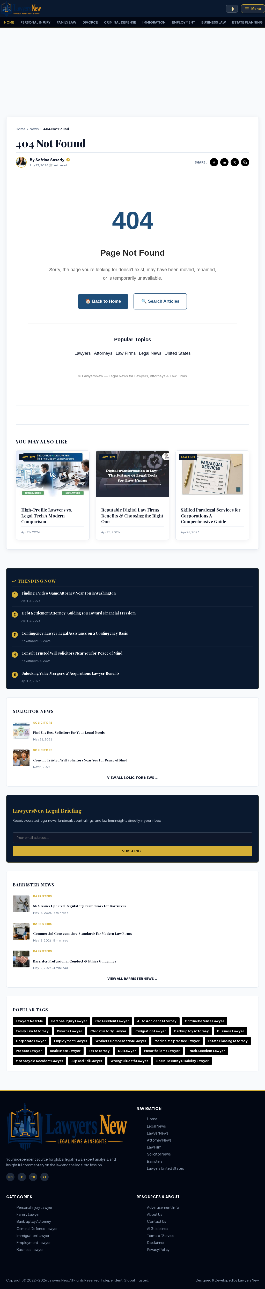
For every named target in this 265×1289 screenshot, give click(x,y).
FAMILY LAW (66, 22)
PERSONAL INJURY (35, 22)
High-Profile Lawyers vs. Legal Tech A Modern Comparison (46, 515)
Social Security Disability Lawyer (182, 1061)
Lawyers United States (165, 1168)
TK (33, 1177)
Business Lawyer (230, 1031)
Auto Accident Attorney (156, 1021)
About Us (154, 1214)
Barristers (155, 1161)
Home (20, 129)
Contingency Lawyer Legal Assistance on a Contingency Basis (74, 633)
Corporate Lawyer (31, 1041)
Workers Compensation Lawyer (120, 1041)
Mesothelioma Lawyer (162, 1051)
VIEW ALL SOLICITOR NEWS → (132, 777)
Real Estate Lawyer (65, 1051)
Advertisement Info (163, 1207)
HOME (9, 22)
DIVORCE (90, 22)
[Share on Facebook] (214, 162)
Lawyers (83, 353)
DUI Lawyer (127, 1051)
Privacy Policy (158, 1249)
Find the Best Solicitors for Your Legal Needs (69, 732)
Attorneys (103, 353)
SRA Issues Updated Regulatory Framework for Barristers (79, 906)
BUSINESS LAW (213, 22)
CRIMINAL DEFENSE (120, 22)
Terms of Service (160, 1235)
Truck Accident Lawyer (206, 1051)
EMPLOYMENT (183, 22)
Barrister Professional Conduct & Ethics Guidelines (74, 961)
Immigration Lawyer (150, 1031)
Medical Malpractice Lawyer (177, 1041)
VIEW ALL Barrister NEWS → (132, 978)
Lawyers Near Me (29, 1021)
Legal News (150, 353)
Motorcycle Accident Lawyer (39, 1061)
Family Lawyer (28, 1214)
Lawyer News (157, 1133)
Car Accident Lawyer (112, 1021)
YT (44, 1177)
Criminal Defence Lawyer (37, 1228)
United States (178, 353)
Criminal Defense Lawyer (204, 1021)
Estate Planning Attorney (228, 1041)
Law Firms (126, 353)
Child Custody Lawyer (108, 1031)
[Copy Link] (245, 162)
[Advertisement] (132, 72)
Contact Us (156, 1221)
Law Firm (154, 1147)
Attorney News (159, 1140)
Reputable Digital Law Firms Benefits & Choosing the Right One (132, 515)
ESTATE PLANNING (247, 22)
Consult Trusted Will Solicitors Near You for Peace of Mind (71, 653)
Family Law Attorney (32, 1031)
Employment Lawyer (70, 1041)
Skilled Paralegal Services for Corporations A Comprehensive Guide (211, 515)
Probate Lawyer (29, 1051)
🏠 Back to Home (103, 301)
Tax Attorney (99, 1051)
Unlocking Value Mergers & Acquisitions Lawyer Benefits (70, 673)
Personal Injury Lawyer (69, 1021)
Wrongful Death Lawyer (129, 1061)
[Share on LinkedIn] (224, 162)
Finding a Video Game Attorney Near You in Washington (68, 593)
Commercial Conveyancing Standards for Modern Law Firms (82, 933)
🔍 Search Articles (160, 301)
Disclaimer (155, 1242)
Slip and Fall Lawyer (86, 1061)
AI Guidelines (157, 1228)
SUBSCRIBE (132, 851)
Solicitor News (159, 1154)
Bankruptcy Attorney (191, 1031)
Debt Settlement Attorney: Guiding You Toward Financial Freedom (78, 613)
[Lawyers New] (20, 8)
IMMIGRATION (154, 22)
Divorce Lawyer (69, 1031)
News (34, 129)
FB (10, 1177)
